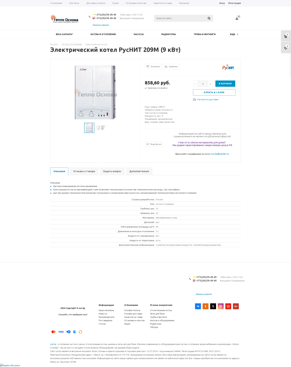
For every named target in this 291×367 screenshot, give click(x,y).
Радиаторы (168, 34)
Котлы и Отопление (103, 34)
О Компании (131, 305)
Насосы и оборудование (162, 320)
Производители (106, 317)
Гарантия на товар (133, 317)
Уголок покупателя (161, 305)
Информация (106, 305)
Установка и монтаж (134, 320)
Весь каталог (64, 34)
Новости (103, 314)
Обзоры (154, 327)
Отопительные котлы (161, 310)
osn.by (53, 344)
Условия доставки (133, 314)
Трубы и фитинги (205, 34)
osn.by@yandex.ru (220, 154)
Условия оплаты (132, 310)
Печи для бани (157, 314)
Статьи (102, 324)
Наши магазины (106, 310)
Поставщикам (105, 320)
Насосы (139, 34)
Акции (127, 324)
